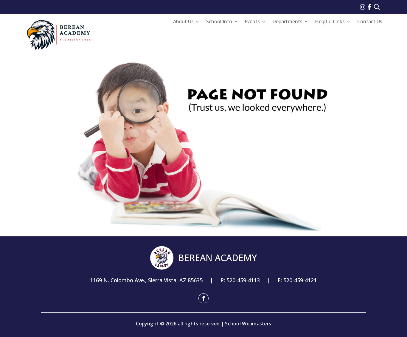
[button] (203, 298)
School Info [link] (219, 22)
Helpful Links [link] (330, 22)
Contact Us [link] (369, 22)
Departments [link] (287, 22)
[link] (364, 7)
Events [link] (252, 22)
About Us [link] (183, 22)
